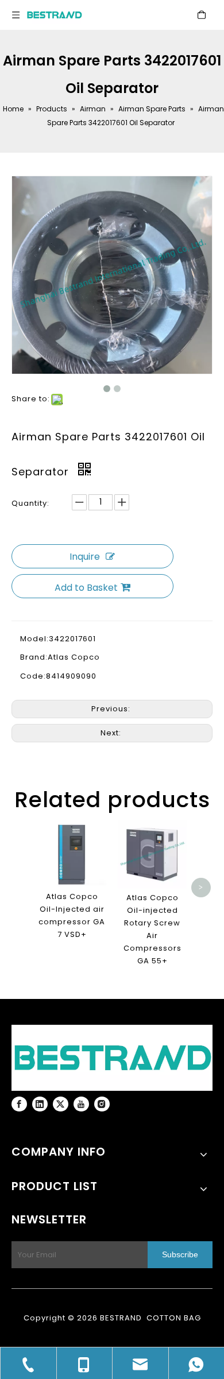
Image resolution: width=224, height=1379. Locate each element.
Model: (34, 638)
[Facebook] (19, 1104)
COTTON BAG (173, 1317)
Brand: (34, 657)
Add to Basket (86, 587)
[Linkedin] (40, 1104)
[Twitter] (60, 1104)
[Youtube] (81, 1104)
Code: (33, 676)
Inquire (84, 556)
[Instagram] (102, 1104)
